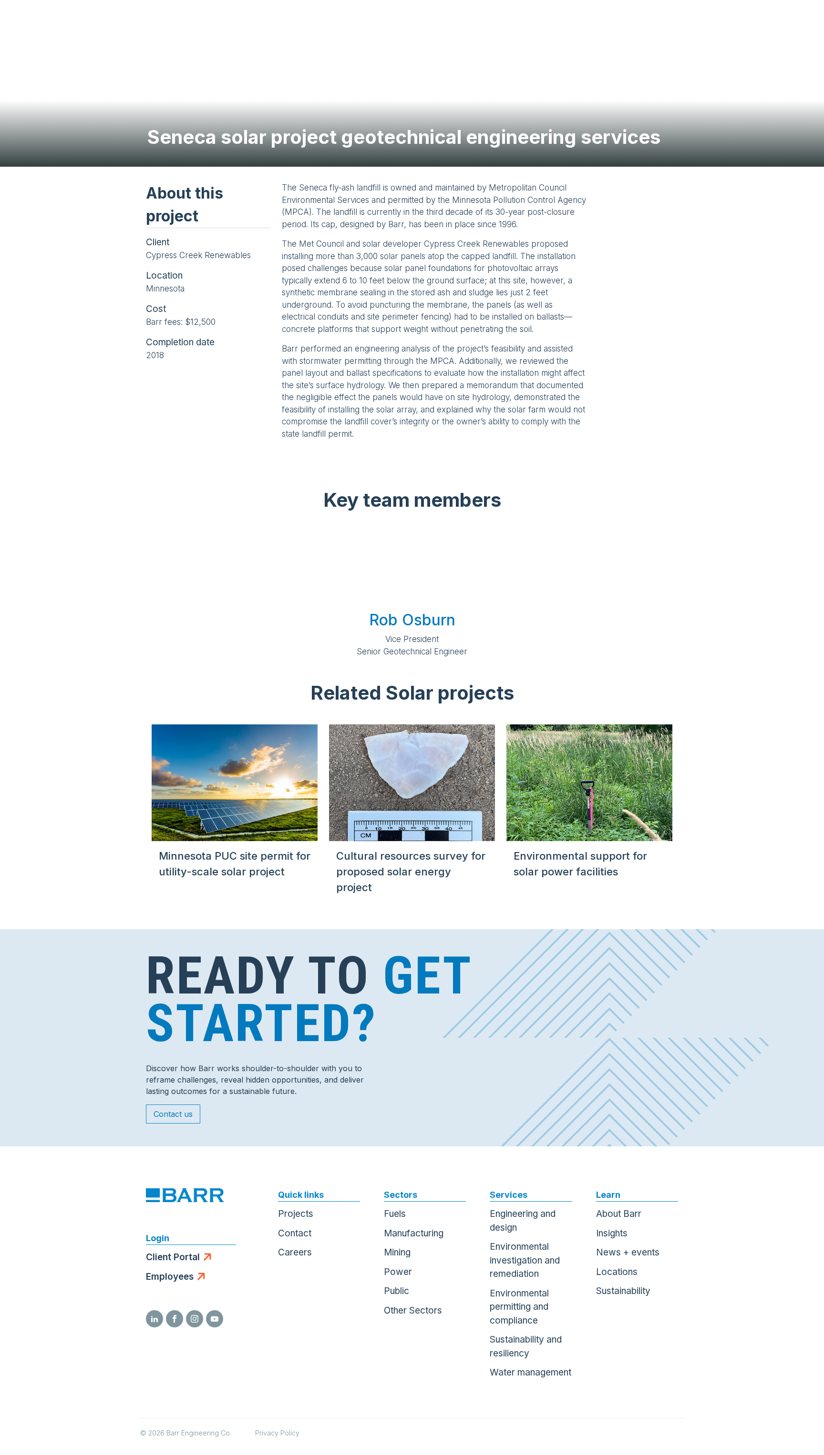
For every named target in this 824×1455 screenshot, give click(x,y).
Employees (170, 1276)
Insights (612, 1233)
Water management (530, 1372)
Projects (295, 1213)
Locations (617, 1271)
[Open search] (703, 23)
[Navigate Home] (53, 23)
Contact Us (750, 24)
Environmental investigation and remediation (525, 1260)
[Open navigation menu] (798, 23)
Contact (294, 1233)
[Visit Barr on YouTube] (214, 1318)
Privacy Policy (277, 1433)
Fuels (395, 1213)
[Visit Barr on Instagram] (194, 1318)
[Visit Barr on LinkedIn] (154, 1318)
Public (396, 1290)
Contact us (173, 1114)
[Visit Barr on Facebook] (174, 1318)
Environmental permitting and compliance (519, 1307)
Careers (295, 1252)
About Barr (618, 1213)
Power (398, 1271)
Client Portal (173, 1257)
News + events (627, 1252)
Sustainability (623, 1290)
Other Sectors (413, 1310)
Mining (397, 1252)
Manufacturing (413, 1233)
